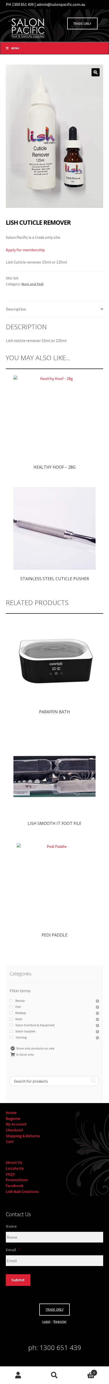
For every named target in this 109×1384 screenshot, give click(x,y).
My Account (16, 1124)
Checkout (14, 1129)
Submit (18, 1279)
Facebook (14, 1185)
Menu (15, 48)
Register (13, 1118)
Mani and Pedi (33, 284)
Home (11, 1112)
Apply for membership (25, 249)
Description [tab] (16, 309)
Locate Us (15, 1168)
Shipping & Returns (23, 1135)
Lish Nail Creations (22, 1191)
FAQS (10, 1174)
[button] (96, 72)
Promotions (17, 1179)
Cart (10, 1141)
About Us (14, 1162)
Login (46, 1321)
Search (54, 1375)
